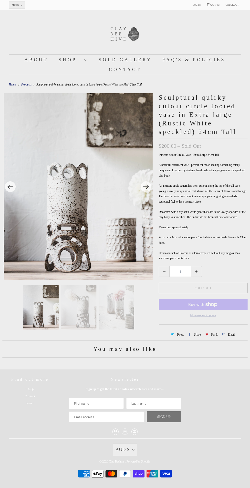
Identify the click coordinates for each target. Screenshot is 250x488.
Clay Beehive (117, 461)
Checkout (232, 4)
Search (30, 403)
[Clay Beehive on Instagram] (125, 431)
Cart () (214, 4)
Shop (70, 59)
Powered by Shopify (138, 461)
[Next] (146, 186)
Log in (197, 4)
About (36, 59)
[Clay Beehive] (125, 33)
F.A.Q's (29, 389)
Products (26, 84)
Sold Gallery (125, 59)
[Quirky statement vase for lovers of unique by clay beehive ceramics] (78, 186)
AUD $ (15, 5)
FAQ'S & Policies (193, 59)
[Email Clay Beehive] (134, 431)
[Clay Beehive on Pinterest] (115, 431)
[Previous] (10, 186)
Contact (125, 69)
